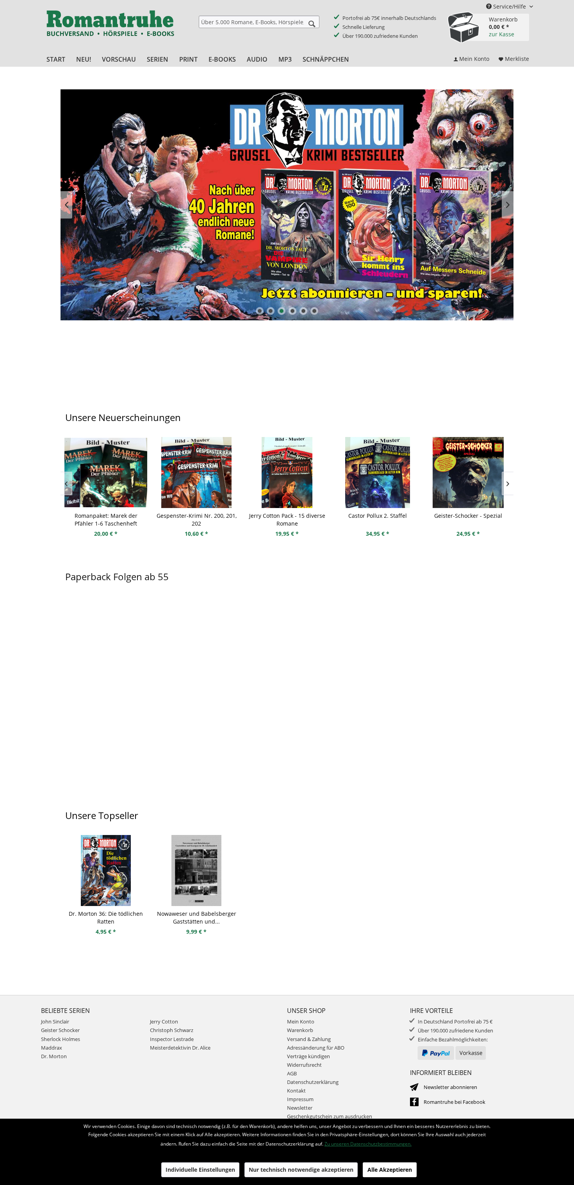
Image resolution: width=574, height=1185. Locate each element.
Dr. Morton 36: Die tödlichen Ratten (106, 917)
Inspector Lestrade (172, 1039)
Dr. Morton (54, 1056)
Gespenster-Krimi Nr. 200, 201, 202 (197, 519)
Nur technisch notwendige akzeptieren (301, 1169)
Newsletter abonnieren (450, 1087)
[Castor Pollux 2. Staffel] (377, 472)
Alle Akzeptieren (389, 1169)
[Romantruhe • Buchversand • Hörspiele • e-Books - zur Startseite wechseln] (110, 28)
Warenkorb (300, 1030)
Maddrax (51, 1047)
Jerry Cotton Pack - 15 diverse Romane (287, 519)
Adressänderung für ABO (315, 1047)
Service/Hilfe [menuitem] (510, 6)
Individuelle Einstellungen (200, 1169)
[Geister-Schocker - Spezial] (468, 472)
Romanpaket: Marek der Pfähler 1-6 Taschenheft (106, 519)
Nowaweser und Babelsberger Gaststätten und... (196, 917)
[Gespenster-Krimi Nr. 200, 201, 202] (196, 472)
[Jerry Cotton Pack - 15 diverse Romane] (287, 472)
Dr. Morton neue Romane (287, 204)
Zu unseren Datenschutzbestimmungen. (368, 1144)
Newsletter (299, 1107)
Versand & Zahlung (309, 1039)
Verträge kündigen (308, 1056)
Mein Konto (300, 1021)
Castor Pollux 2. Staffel (377, 515)
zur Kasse (501, 34)
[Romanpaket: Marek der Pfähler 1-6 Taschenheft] (105, 472)
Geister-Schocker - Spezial (468, 515)
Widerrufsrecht (304, 1064)
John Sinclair (55, 1021)
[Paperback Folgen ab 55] (287, 701)
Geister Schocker (60, 1030)
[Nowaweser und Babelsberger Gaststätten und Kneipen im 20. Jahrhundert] (196, 870)
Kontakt (296, 1090)
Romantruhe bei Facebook (454, 1101)
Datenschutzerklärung (313, 1082)
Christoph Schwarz (171, 1030)
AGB (292, 1073)
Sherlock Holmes (60, 1039)
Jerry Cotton (164, 1021)
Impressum (300, 1099)
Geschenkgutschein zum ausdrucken (329, 1116)
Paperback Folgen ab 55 (117, 576)
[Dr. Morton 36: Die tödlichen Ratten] (105, 870)
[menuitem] (259, 22)
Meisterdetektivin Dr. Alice (180, 1047)
